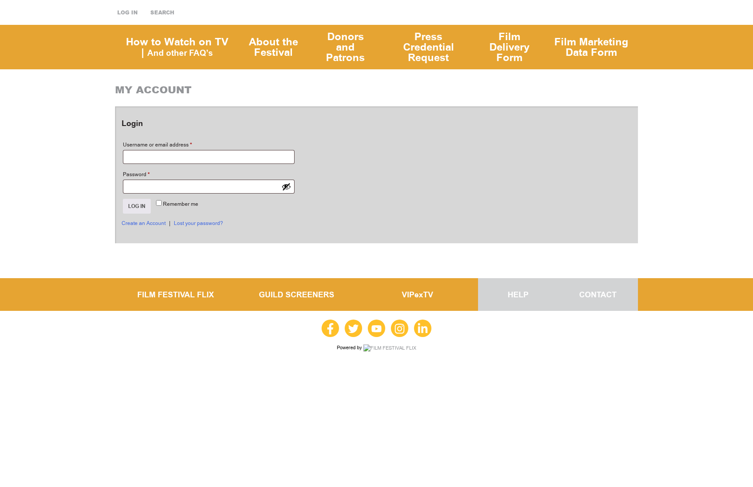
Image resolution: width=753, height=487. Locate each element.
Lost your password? (198, 223)
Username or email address (157, 145)
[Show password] (286, 186)
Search (162, 13)
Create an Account (144, 223)
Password (136, 174)
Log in (127, 13)
